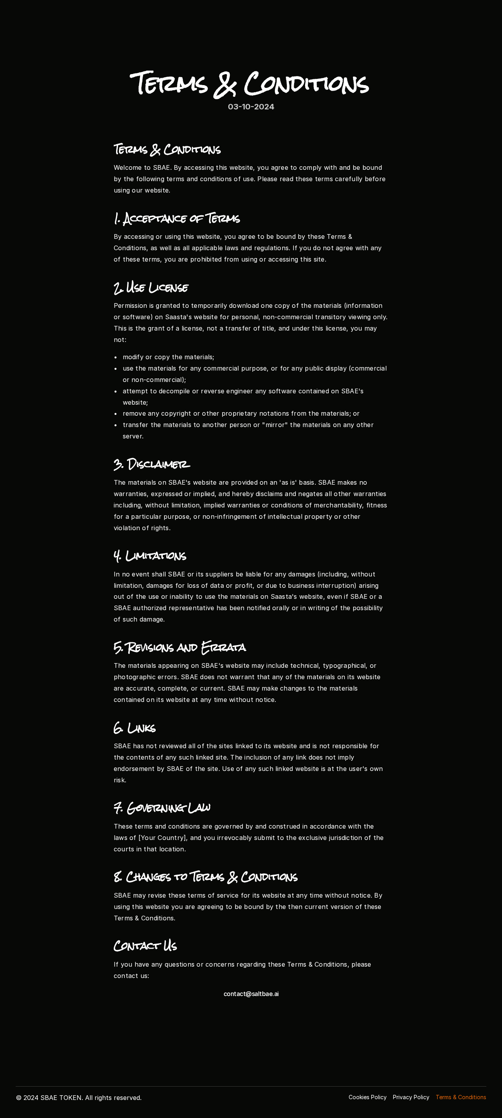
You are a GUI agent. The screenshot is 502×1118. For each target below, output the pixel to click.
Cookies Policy (368, 1097)
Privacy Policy (411, 1097)
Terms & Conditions (461, 1097)
